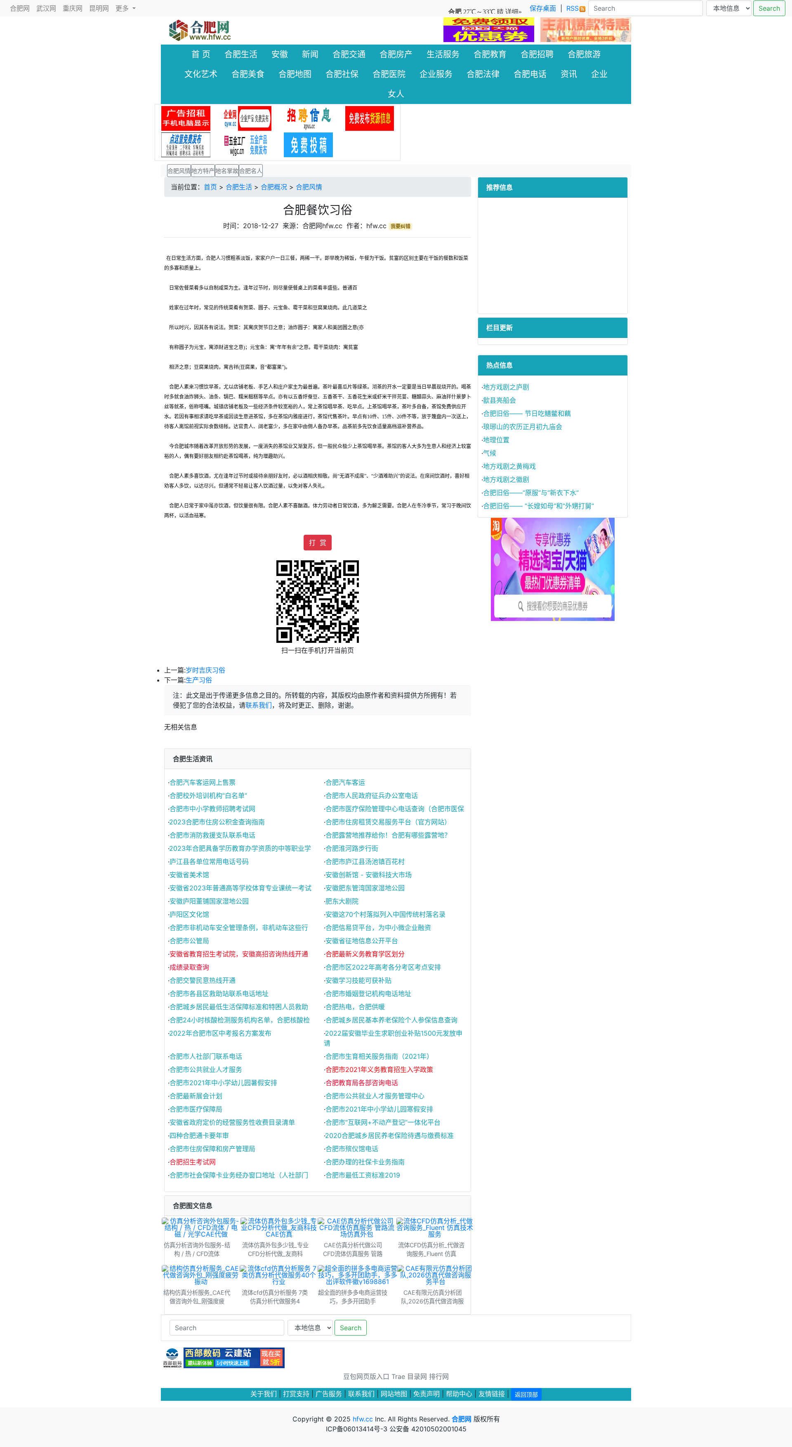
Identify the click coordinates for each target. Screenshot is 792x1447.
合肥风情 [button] (179, 170)
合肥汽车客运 (345, 782)
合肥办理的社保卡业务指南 (365, 1162)
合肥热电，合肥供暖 (355, 1007)
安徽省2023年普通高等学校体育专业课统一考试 (240, 888)
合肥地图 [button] (294, 74)
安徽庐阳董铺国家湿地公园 (209, 901)
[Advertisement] (552, 255)
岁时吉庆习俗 (205, 670)
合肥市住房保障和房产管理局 (212, 1149)
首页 (210, 187)
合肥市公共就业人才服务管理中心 (374, 1096)
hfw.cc (363, 1419)
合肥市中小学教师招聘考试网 (212, 809)
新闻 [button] (310, 54)
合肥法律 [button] (483, 74)
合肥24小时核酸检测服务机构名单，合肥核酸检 (240, 1020)
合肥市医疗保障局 (196, 1109)
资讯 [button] (569, 74)
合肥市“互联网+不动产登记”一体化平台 (383, 1122)
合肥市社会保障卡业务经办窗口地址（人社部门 (239, 1175)
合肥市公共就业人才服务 (206, 1069)
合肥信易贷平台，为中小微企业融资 (378, 927)
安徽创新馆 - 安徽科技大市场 (368, 875)
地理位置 (496, 440)
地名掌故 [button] (226, 170)
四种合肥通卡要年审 (199, 1135)
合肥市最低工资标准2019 (362, 1175)
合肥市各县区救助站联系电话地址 (219, 993)
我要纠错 (400, 226)
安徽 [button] (279, 54)
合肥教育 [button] (490, 54)
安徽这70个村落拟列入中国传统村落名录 (385, 914)
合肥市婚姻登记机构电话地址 (368, 993)
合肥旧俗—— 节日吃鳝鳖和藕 (527, 413)
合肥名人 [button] (250, 170)
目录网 (417, 1376)
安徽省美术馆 (189, 875)
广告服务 (329, 1394)
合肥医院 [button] (388, 74)
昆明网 (99, 8)
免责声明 (426, 1394)
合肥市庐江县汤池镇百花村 (365, 861)
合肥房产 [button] (396, 54)
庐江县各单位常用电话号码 (209, 861)
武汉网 (46, 8)
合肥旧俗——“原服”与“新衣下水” (531, 493)
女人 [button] (396, 94)
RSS (572, 8)
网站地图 (394, 1394)
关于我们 (263, 1394)
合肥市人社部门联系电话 (206, 1056)
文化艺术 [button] (200, 74)
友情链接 (491, 1394)
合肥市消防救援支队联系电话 (212, 835)
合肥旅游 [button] (584, 54)
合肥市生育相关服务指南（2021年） (379, 1056)
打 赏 (317, 542)
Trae (398, 1376)
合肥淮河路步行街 (351, 848)
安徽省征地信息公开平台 (361, 941)
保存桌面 (543, 8)
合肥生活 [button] (240, 54)
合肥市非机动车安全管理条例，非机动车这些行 (239, 927)
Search (769, 8)
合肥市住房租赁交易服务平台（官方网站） (388, 822)
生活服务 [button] (443, 54)
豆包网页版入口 (366, 1376)
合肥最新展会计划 (196, 1096)
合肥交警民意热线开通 (203, 980)
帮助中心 (459, 1394)
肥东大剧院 (341, 901)
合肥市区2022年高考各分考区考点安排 (383, 967)
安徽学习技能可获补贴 (358, 980)
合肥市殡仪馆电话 (351, 1149)
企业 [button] (599, 74)
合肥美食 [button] (247, 74)
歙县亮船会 (499, 400)
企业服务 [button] (436, 74)
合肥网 (20, 8)
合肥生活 (239, 187)
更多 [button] (123, 8)
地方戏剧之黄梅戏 (509, 466)
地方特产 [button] (202, 170)
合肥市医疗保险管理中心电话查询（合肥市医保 (394, 809)
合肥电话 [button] (530, 74)
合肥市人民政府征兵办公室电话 (371, 795)
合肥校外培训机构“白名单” (208, 795)
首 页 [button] (200, 54)
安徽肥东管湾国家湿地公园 (365, 888)
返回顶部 (526, 1394)
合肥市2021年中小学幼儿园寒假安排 (379, 1109)
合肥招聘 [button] (537, 54)
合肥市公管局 (189, 941)
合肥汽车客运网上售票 (203, 782)
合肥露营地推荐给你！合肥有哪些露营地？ (388, 835)
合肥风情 (309, 187)
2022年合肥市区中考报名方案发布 (220, 1033)
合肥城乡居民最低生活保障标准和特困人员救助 (239, 1007)
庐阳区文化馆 (189, 914)
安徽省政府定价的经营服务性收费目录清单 (232, 1122)
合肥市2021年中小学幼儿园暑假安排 (223, 1083)
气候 (489, 453)
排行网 (439, 1376)
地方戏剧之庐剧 (506, 387)
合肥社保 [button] (341, 74)
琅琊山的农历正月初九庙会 (522, 427)
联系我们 (258, 705)
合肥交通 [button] (348, 54)
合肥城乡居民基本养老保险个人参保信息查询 (391, 1020)
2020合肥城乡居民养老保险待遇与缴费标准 (389, 1135)
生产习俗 (199, 680)
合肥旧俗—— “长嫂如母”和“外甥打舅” (538, 506)
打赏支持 (297, 1394)
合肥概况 (274, 187)
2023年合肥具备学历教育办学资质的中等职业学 (240, 848)
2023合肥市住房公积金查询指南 (217, 822)
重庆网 (72, 8)
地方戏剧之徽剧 (506, 479)
